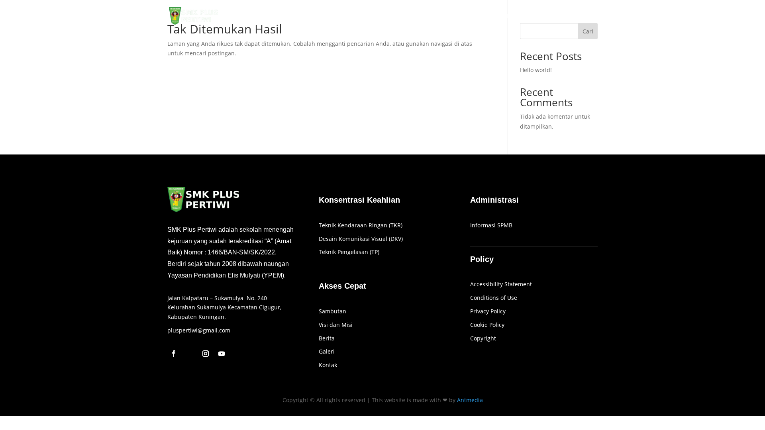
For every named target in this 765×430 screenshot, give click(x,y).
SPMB (512, 16)
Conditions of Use (493, 297)
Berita (561, 16)
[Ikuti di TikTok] (189, 353)
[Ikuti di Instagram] (205, 353)
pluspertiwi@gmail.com (198, 330)
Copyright (483, 338)
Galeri (536, 16)
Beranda (429, 16)
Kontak (588, 16)
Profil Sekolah (468, 16)
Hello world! (536, 70)
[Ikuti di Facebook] (173, 353)
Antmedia (470, 400)
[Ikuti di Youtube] (221, 353)
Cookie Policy (487, 324)
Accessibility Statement (501, 284)
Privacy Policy (488, 311)
